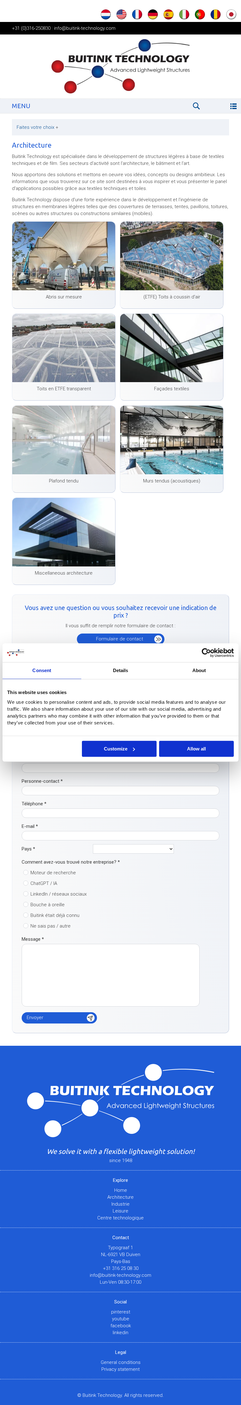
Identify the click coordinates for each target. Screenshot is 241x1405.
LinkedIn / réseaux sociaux (58, 894)
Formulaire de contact (119, 639)
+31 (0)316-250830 (31, 28)
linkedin (120, 1332)
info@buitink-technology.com (84, 28)
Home (120, 1190)
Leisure (120, 1211)
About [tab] (199, 670)
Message (33, 939)
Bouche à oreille (47, 905)
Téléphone (34, 804)
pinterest (120, 1312)
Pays (28, 849)
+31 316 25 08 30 (120, 1268)
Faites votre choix (37, 127)
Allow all (196, 748)
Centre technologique (120, 1218)
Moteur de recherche (53, 873)
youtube (120, 1319)
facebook (120, 1326)
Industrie (120, 1204)
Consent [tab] (41, 670)
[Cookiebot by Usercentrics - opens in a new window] (206, 652)
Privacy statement (120, 1369)
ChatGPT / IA (43, 883)
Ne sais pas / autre (50, 926)
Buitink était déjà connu (54, 915)
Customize (115, 748)
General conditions (121, 1362)
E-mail (30, 826)
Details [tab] (120, 670)
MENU (21, 105)
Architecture (120, 1197)
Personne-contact (42, 781)
